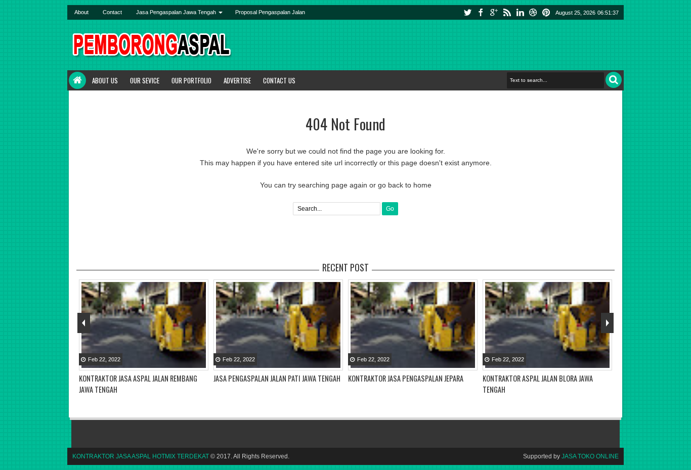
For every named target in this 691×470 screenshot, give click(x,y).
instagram (533, 12)
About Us (105, 80)
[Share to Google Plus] (199, 362)
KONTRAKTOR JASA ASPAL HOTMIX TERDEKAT (140, 456)
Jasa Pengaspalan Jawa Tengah (176, 12)
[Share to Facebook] (174, 362)
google (493, 12)
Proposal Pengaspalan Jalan (270, 12)
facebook (480, 12)
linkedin (520, 12)
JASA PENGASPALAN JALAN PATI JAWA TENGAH (276, 378)
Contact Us (279, 80)
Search (614, 80)
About (81, 12)
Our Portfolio (191, 80)
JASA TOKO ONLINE (590, 456)
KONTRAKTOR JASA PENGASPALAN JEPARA (405, 378)
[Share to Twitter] (187, 362)
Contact (112, 12)
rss (506, 12)
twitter (467, 12)
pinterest (546, 12)
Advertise (237, 80)
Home (77, 80)
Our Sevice (144, 80)
